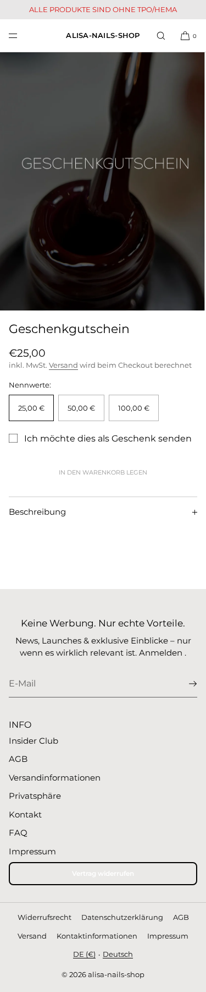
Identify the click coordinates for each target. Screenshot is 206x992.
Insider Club (33, 740)
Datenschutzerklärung (122, 917)
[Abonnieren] (183, 684)
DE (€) (84, 954)
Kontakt (25, 814)
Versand (63, 365)
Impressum (32, 851)
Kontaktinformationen (97, 935)
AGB (18, 759)
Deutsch (118, 954)
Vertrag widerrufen (103, 873)
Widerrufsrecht (44, 917)
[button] (160, 35)
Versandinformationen (55, 777)
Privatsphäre (35, 796)
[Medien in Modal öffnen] (103, 181)
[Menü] (22, 35)
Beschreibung (37, 511)
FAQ (18, 832)
